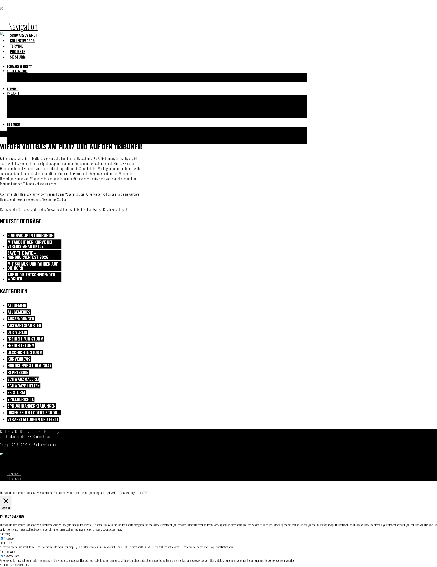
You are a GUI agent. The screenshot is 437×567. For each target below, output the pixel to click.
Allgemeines (19, 312)
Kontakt (13, 474)
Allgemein (17, 305)
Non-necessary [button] (7, 551)
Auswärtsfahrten (24, 325)
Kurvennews (19, 359)
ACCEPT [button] (143, 493)
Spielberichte (21, 399)
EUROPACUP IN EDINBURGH (31, 235)
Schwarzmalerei (23, 379)
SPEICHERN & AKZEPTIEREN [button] (14, 565)
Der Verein (17, 332)
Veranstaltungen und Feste (33, 419)
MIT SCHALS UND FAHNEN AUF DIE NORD (33, 266)
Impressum (15, 478)
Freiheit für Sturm (25, 339)
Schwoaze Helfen (24, 385)
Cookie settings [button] (127, 493)
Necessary (9, 538)
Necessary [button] (5, 533)
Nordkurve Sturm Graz (30, 365)
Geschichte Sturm (25, 352)
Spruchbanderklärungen (31, 406)
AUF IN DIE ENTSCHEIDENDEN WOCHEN (31, 277)
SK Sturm (16, 392)
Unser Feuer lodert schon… (34, 412)
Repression (18, 372)
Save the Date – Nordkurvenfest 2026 (28, 255)
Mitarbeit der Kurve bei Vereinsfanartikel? (30, 244)
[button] (19, 26)
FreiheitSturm (21, 345)
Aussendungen (21, 318)
